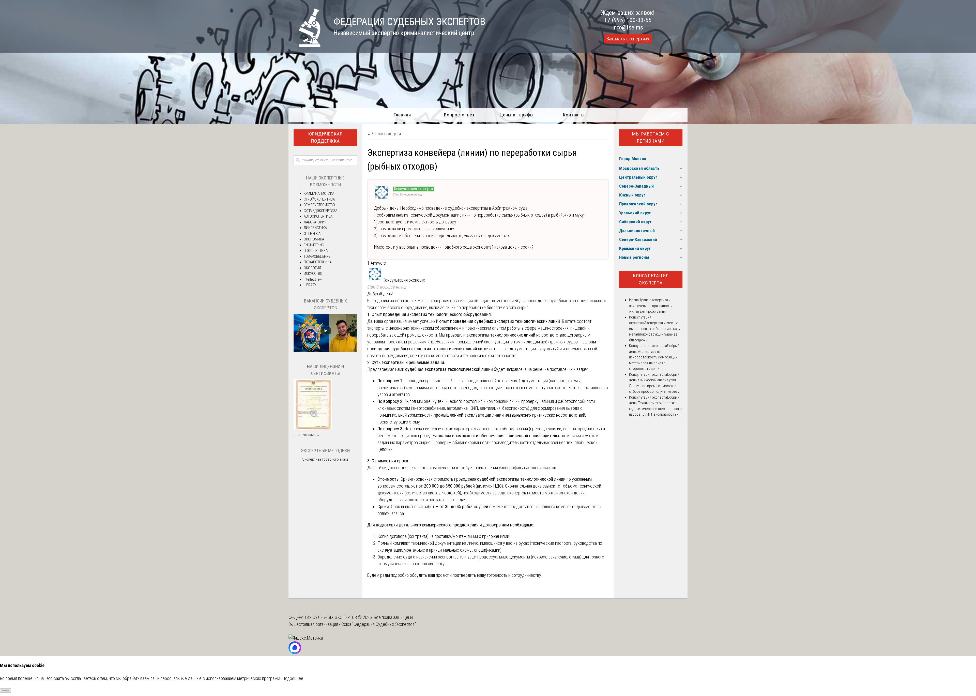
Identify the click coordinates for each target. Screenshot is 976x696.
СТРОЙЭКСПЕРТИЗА (319, 199)
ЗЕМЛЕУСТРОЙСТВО (319, 205)
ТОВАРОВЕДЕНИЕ (317, 256)
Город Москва (632, 158)
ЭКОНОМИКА (314, 239)
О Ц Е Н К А (312, 233)
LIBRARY (310, 285)
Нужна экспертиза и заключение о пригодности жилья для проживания (651, 306)
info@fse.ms (627, 27)
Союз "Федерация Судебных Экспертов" (378, 624)
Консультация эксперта (651, 279)
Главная (402, 115)
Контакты (574, 115)
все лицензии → (307, 434)
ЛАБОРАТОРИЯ (315, 222)
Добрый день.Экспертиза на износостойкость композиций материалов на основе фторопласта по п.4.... (654, 357)
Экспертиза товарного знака (325, 459)
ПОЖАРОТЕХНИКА (318, 262)
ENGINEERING (314, 245)
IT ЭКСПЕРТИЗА (316, 250)
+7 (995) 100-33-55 (627, 20)
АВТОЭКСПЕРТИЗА (318, 216)
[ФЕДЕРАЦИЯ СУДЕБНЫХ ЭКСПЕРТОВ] (304, 45)
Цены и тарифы (516, 115)
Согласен (5, 691)
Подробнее (292, 678)
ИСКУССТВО (313, 273)
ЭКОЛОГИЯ (312, 268)
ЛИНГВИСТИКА (315, 227)
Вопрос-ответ (459, 115)
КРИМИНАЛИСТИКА (319, 193)
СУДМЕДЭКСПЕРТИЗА (320, 210)
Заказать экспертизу (627, 39)
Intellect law (313, 279)
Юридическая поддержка (325, 137)
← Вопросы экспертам (384, 134)
